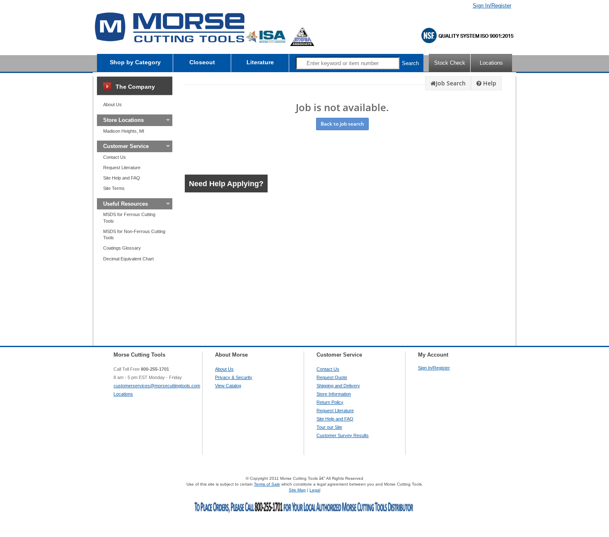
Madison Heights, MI (123, 131)
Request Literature (121, 167)
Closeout (202, 62)
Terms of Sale (267, 484)
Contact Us (114, 157)
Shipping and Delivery (338, 385)
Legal (314, 490)
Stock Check (449, 63)
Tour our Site (329, 427)
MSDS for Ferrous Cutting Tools (129, 217)
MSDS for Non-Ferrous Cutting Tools (134, 234)
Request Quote (332, 377)
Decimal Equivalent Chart (128, 258)
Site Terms (114, 188)
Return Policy (330, 402)
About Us (112, 104)
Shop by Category (135, 62)
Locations (491, 63)
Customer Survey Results (343, 435)
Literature (260, 62)
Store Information (334, 393)
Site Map (297, 490)
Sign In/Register (492, 5)
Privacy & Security (233, 377)
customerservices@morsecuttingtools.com (157, 385)
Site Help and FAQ (121, 177)
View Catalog (228, 385)
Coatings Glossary (122, 247)
